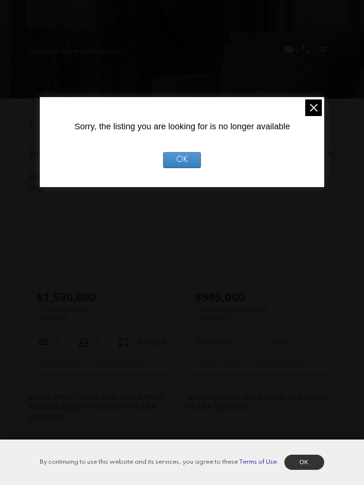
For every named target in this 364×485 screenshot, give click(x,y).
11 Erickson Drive (63, 313)
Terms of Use (258, 462)
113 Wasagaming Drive (231, 313)
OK (182, 160)
